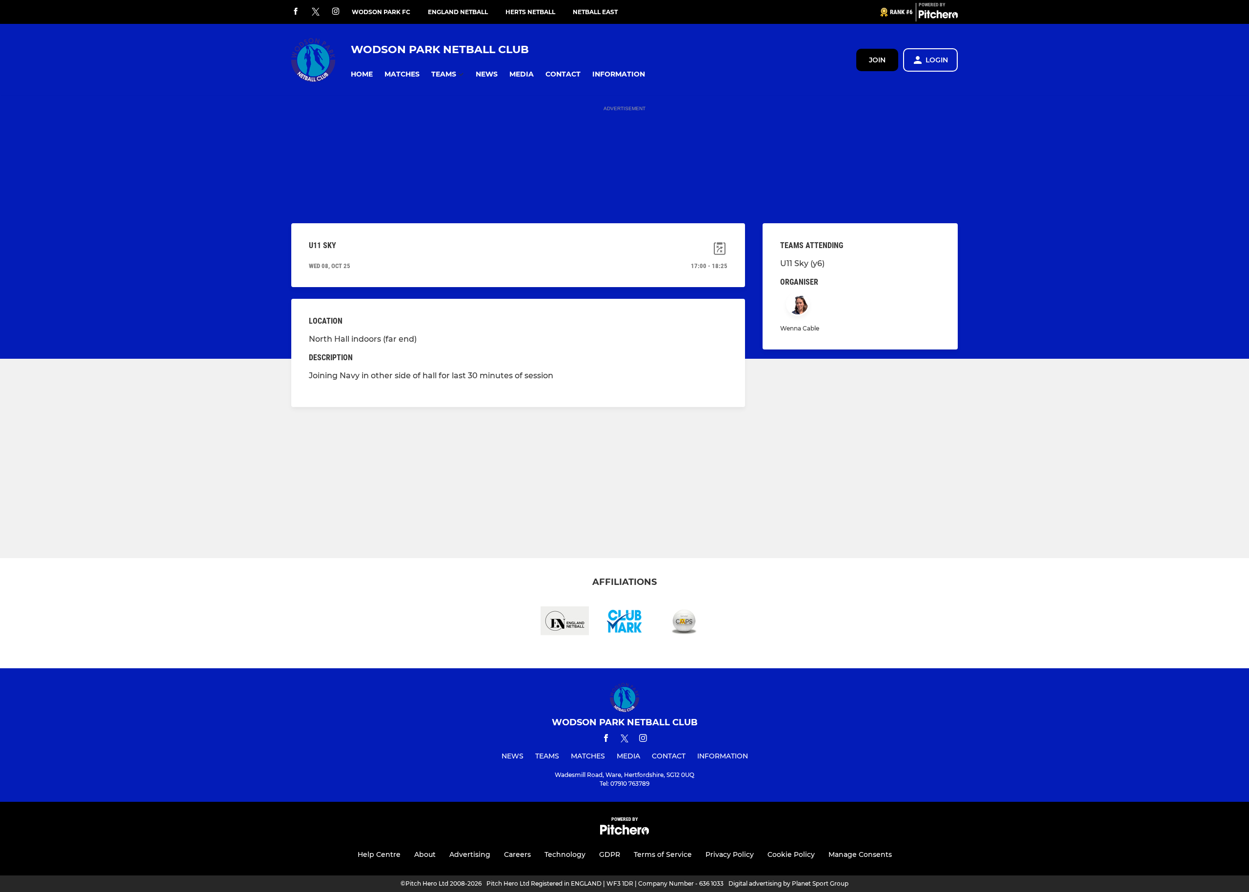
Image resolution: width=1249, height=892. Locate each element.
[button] (362, 74)
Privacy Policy (729, 854)
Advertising (469, 854)
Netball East (595, 12)
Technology (564, 854)
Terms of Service (663, 854)
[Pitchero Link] (938, 16)
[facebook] (295, 12)
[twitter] (316, 12)
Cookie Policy (791, 854)
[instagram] (335, 12)
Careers (517, 854)
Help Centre (379, 854)
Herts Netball (530, 12)
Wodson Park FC (381, 12)
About (425, 854)
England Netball (458, 12)
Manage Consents (860, 854)
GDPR (609, 854)
